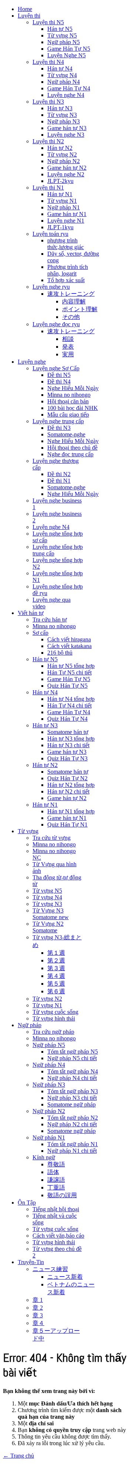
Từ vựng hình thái (54, 1018)
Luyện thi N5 (48, 22)
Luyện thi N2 (48, 141)
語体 (53, 1172)
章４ (38, 1323)
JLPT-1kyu (60, 227)
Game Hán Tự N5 (68, 49)
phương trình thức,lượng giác (65, 243)
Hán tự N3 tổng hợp (71, 738)
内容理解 (74, 301)
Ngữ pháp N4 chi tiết (72, 1078)
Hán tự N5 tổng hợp (71, 666)
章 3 (38, 1315)
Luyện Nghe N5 (66, 55)
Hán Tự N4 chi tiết (69, 705)
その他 (71, 317)
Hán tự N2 (59, 148)
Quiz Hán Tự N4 (67, 719)
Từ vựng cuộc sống (55, 1012)
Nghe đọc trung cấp (70, 454)
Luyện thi (29, 15)
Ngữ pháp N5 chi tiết (72, 1058)
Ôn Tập (27, 1202)
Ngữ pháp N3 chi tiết (72, 1098)
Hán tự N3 (59, 108)
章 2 (38, 1307)
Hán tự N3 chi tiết (68, 745)
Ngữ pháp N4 (63, 82)
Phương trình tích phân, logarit (67, 270)
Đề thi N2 (59, 474)
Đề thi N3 (59, 428)
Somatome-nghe (66, 434)
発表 (68, 346)
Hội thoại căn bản (68, 401)
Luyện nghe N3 (65, 135)
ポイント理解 (80, 309)
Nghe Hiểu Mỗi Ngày (73, 388)
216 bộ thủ (59, 652)
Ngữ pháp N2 (63, 161)
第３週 (56, 968)
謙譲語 (56, 1180)
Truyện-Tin (31, 1262)
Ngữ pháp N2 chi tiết (72, 1124)
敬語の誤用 (62, 1195)
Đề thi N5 (59, 375)
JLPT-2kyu (60, 181)
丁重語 (56, 1187)
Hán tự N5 (59, 29)
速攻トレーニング (71, 294)
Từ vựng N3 (62, 115)
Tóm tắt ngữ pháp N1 (72, 1144)
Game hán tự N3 (66, 128)
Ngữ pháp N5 (63, 42)
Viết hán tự (31, 613)
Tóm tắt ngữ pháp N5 (72, 1051)
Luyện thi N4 (48, 62)
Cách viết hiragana (69, 639)
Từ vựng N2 (62, 154)
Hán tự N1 (59, 194)
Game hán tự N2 (66, 168)
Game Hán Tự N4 (68, 88)
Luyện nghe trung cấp (58, 421)
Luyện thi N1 (48, 187)
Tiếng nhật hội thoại (56, 1209)
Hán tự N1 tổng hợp (71, 811)
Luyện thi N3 (48, 101)
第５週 (56, 983)
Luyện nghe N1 (65, 220)
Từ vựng (28, 831)
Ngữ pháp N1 (63, 207)
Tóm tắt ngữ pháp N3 (72, 1091)
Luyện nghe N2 (65, 174)
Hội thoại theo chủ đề (72, 447)
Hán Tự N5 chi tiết (69, 672)
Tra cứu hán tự (50, 619)
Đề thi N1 (59, 481)
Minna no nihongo (69, 395)
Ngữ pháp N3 (63, 121)
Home (25, 9)
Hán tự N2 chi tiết (68, 791)
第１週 (56, 953)
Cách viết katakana (69, 646)
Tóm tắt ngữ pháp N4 (72, 1071)
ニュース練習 (50, 1269)
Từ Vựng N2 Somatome (48, 927)
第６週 (56, 991)
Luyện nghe (32, 362)
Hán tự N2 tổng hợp (71, 785)
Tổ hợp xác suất (66, 280)
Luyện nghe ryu (51, 287)
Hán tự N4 (59, 68)
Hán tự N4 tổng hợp (71, 699)
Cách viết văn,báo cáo (58, 1235)
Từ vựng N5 (62, 35)
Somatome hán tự (67, 732)
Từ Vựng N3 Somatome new (51, 913)
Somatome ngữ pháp (71, 1104)
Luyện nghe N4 (65, 95)
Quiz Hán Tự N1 (67, 824)
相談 (68, 339)
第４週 (56, 976)
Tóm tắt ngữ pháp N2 (72, 1118)
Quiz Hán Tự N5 (67, 686)
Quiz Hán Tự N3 (67, 758)
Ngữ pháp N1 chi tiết (72, 1151)
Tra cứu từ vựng (52, 838)
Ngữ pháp (29, 1025)
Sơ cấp (40, 633)
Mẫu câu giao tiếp (68, 414)
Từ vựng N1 (62, 201)
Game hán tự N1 (66, 214)
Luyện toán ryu (50, 234)
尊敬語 (56, 1164)
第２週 (56, 960)
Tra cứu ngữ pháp (53, 1032)
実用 (68, 354)
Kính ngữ (44, 1157)
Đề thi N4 (59, 381)
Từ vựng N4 (62, 75)
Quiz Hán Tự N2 (67, 778)
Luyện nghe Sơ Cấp (56, 368)
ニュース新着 (65, 1277)
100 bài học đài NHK (72, 408)
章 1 (38, 1300)
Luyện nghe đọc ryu (56, 324)
